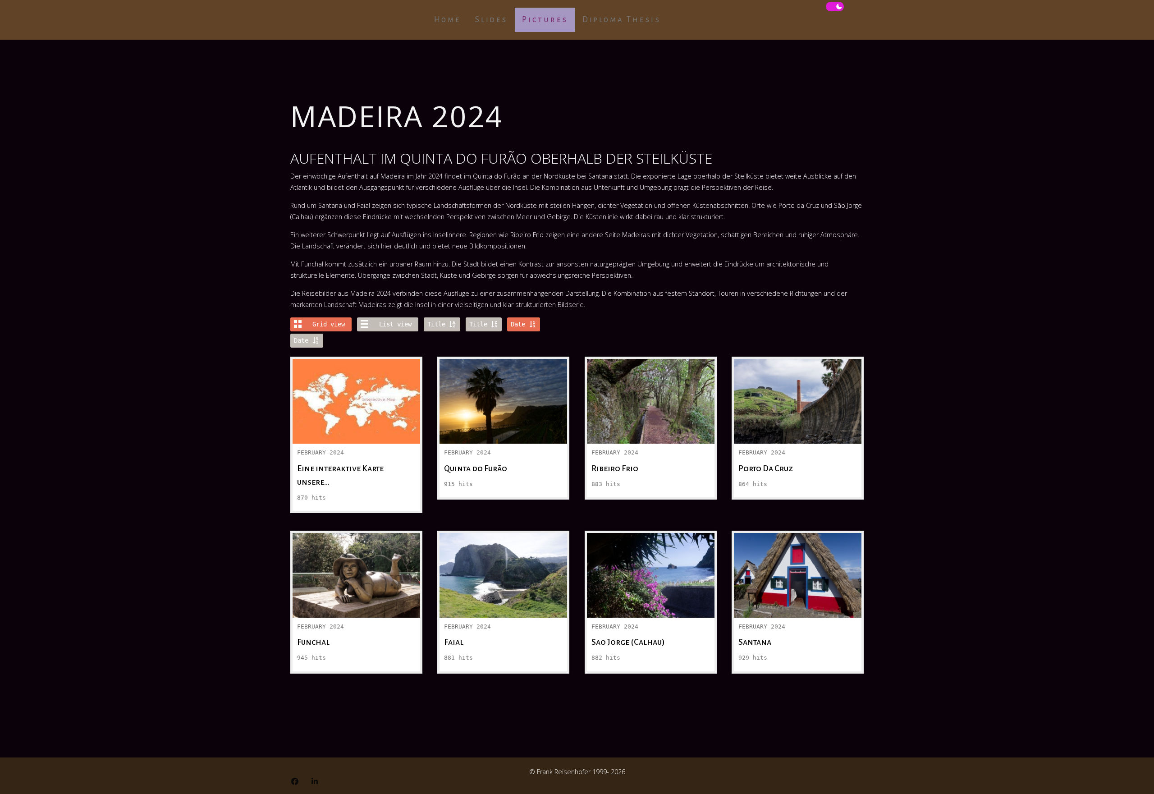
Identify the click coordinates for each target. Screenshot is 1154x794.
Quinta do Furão (503, 385)
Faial (503, 559)
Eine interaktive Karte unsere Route (356, 385)
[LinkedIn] (314, 781)
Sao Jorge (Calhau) (651, 559)
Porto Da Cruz (798, 385)
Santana (798, 559)
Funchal (356, 559)
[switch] (835, 7)
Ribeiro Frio (650, 385)
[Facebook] (294, 781)
